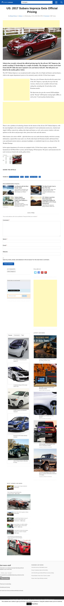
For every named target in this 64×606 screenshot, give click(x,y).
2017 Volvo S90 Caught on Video (21, 512)
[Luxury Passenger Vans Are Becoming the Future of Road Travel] (45, 346)
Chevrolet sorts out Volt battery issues (39, 567)
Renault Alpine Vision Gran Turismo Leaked (40, 575)
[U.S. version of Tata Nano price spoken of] (18, 348)
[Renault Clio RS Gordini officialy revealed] (18, 424)
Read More (35, 603)
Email (5, 245)
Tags (22, 335)
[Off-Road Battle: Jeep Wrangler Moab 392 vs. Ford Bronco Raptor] (45, 431)
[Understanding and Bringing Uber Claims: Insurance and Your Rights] (18, 547)
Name (5, 239)
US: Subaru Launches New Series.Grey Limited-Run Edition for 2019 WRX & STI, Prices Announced (49, 200)
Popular (10, 335)
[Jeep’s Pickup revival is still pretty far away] (18, 449)
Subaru (20, 16)
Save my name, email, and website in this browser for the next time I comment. (26, 260)
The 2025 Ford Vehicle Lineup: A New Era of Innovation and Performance (21, 519)
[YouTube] (45, 272)
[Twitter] (35, 272)
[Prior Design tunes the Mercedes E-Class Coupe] (18, 502)
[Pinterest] (42, 272)
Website (5, 252)
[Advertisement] (31, 23)
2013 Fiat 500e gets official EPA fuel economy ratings (42, 572)
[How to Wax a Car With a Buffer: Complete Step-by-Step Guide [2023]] (10, 525)
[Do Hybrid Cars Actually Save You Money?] (45, 403)
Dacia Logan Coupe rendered (20, 486)
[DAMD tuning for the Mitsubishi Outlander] (18, 398)
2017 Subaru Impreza (14, 176)
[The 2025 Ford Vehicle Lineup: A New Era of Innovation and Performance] (10, 519)
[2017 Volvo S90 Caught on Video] (10, 513)
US (39, 176)
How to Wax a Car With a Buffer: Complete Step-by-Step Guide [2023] (21, 526)
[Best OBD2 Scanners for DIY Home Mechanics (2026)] (45, 375)
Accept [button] (29, 603)
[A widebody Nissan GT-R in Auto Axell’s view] (18, 373)
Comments (17, 335)
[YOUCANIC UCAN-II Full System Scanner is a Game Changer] (10, 531)
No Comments (47, 390)
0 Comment (46, 16)
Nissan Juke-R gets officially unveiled (39, 578)
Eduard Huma (13, 16)
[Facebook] (38, 272)
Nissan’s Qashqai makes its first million (39, 570)
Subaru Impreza (33, 176)
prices (22, 176)
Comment (6, 220)
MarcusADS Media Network (47, 599)
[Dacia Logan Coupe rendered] (10, 487)
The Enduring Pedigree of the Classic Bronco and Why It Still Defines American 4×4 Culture (47, 473)
